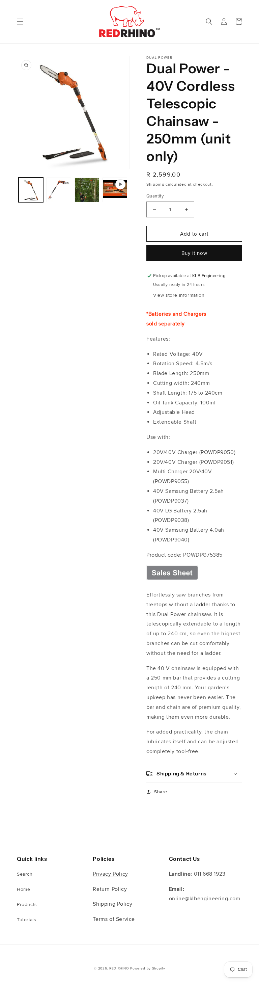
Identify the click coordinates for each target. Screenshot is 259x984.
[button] (20, 21)
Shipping (155, 184)
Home (23, 889)
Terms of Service (114, 919)
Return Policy (110, 889)
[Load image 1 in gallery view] (31, 190)
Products (27, 904)
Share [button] (160, 792)
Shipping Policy (112, 904)
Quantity (155, 196)
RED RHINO (119, 968)
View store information (178, 295)
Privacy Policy (110, 874)
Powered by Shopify (147, 968)
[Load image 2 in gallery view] (59, 190)
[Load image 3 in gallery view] (87, 190)
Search (25, 874)
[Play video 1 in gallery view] (115, 190)
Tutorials (26, 920)
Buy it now (194, 253)
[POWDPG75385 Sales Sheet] (172, 579)
